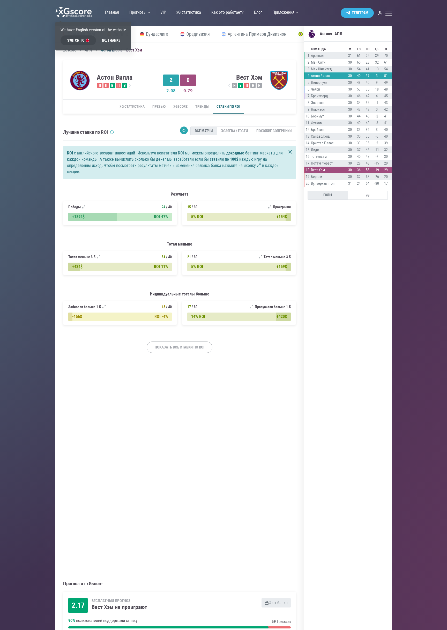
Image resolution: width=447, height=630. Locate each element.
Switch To (75, 40)
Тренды (202, 107)
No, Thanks (111, 40)
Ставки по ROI (228, 107)
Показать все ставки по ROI (179, 347)
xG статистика (132, 107)
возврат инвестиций (117, 153)
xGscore (180, 107)
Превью (159, 107)
